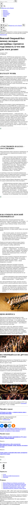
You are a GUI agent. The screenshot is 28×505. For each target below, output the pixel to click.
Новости (5, 10)
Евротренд (5, 12)
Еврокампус (6, 14)
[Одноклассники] (13, 426)
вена (4, 419)
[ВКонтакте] (2, 426)
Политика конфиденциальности (11, 475)
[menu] (2, 27)
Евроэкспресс (6, 13)
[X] (5, 426)
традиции (7, 419)
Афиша (5, 16)
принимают (24, 403)
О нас (4, 474)
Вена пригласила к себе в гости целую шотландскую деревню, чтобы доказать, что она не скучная (13, 445)
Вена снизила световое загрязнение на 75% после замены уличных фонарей (13, 437)
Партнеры (5, 477)
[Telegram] (9, 426)
